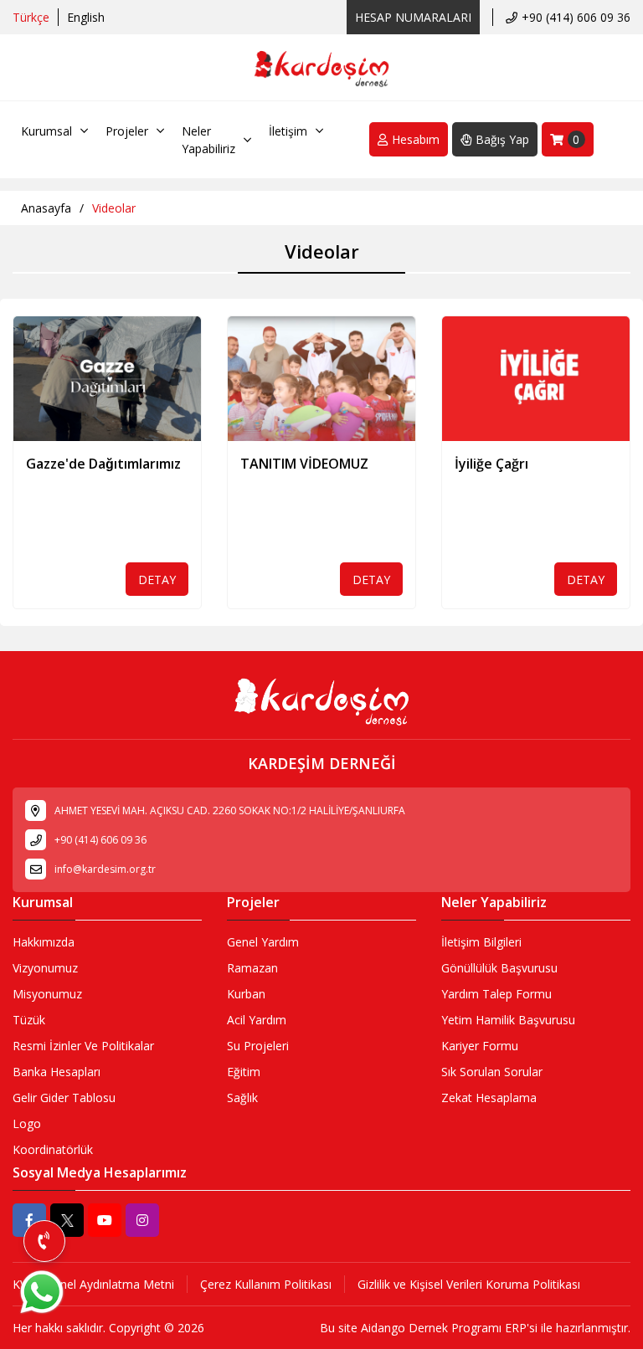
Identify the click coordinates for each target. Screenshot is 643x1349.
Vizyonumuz (45, 968)
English (86, 17)
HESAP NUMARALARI (413, 17)
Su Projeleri (258, 1046)
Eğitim (243, 1072)
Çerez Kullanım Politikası (266, 1284)
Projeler (126, 131)
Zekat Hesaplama (489, 1097)
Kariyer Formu (479, 1046)
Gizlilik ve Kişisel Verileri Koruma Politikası (469, 1284)
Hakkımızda (44, 942)
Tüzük (29, 1020)
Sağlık (242, 1097)
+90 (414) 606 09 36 (576, 17)
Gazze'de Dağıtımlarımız (103, 463)
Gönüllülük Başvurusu (499, 968)
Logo (27, 1123)
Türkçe (31, 17)
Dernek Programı (455, 1328)
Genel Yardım (263, 942)
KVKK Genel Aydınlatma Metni (93, 1284)
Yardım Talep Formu (496, 994)
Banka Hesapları (56, 1072)
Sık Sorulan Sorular (492, 1072)
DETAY (157, 579)
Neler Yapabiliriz (208, 139)
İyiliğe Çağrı (491, 463)
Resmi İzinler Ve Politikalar (83, 1046)
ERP (516, 1328)
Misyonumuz (47, 994)
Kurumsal (46, 131)
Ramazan (252, 968)
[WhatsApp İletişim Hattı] (42, 1313)
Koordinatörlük (53, 1149)
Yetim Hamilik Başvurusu (508, 1020)
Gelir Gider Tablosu (64, 1097)
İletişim (288, 131)
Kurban (246, 994)
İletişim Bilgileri (481, 942)
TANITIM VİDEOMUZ (304, 463)
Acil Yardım (256, 1020)
